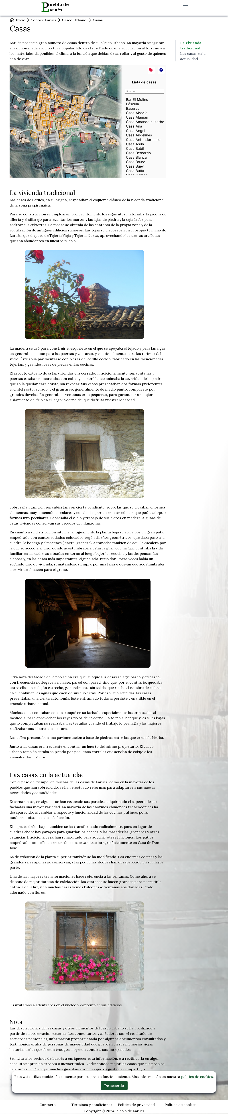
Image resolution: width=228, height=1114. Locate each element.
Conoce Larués (44, 20)
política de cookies (197, 1076)
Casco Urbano (74, 20)
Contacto (47, 1104)
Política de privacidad (136, 1104)
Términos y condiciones (91, 1104)
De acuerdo (114, 1085)
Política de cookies (180, 1104)
